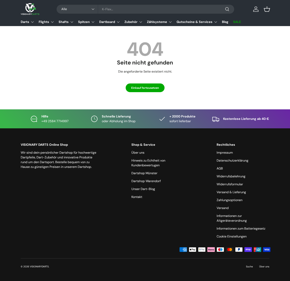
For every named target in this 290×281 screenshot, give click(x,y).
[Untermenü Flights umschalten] (52, 22)
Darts (25, 22)
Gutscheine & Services (194, 22)
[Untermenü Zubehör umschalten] (140, 22)
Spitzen (84, 22)
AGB (220, 168)
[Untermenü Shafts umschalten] (71, 22)
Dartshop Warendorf (146, 181)
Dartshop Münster (144, 173)
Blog (225, 22)
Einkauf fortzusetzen (145, 88)
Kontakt (136, 197)
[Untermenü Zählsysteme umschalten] (170, 22)
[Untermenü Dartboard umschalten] (118, 22)
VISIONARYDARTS (39, 266)
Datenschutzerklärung (232, 160)
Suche (249, 266)
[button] (267, 9)
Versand (223, 208)
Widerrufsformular (230, 184)
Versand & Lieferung (231, 192)
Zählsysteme (157, 22)
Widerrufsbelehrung (231, 176)
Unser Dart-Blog (143, 189)
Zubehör (131, 22)
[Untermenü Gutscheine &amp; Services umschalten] (215, 22)
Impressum (225, 152)
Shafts (64, 22)
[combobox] (145, 9)
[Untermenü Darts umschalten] (32, 22)
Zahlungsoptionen (229, 200)
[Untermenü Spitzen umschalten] (93, 22)
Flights (44, 22)
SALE (237, 22)
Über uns (137, 152)
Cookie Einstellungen (232, 236)
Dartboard (107, 22)
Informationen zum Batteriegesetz (241, 228)
